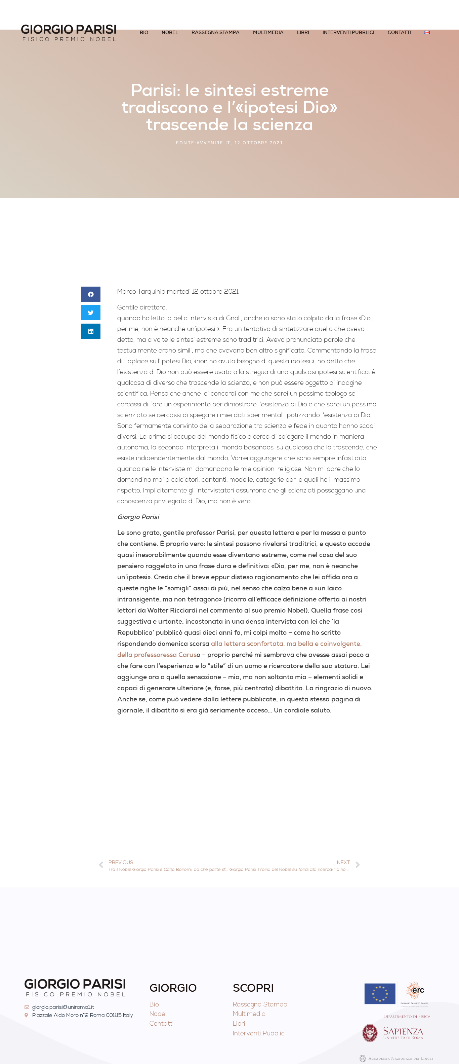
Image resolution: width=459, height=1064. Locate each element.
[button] (90, 294)
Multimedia (268, 32)
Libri (303, 32)
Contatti (399, 32)
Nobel (170, 32)
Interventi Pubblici (348, 32)
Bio (144, 32)
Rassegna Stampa (216, 32)
